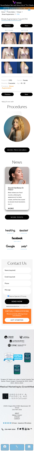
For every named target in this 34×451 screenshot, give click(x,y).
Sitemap (17, 417)
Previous (7, 26)
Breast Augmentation (8, 14)
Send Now (17, 301)
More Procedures (17, 150)
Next (26, 26)
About (17, 413)
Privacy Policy (17, 415)
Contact (17, 419)
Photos (5, 449)
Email (29, 449)
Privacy (22, 306)
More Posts (17, 217)
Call (17, 449)
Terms (26, 306)
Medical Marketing (9, 386)
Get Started (17, 320)
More (11, 208)
